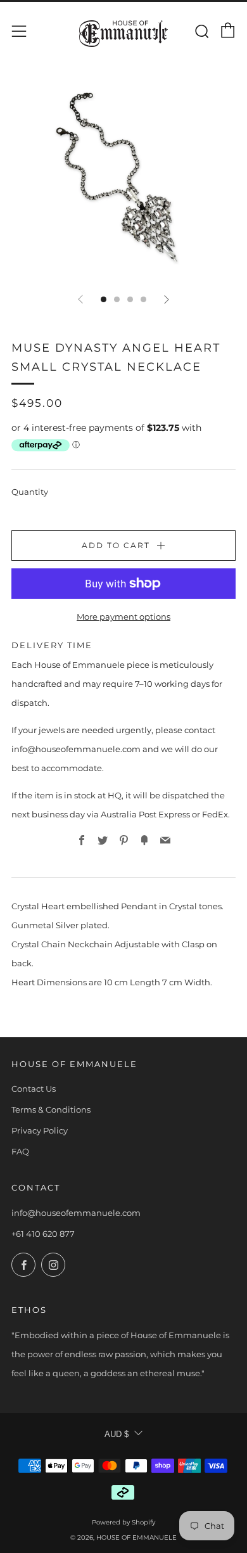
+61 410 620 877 (43, 1234)
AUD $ (116, 1434)
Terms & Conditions (51, 1109)
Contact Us (33, 1088)
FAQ (20, 1151)
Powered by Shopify (123, 1522)
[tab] (103, 299)
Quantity (29, 492)
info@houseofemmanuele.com (76, 1213)
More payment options (123, 616)
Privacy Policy (39, 1130)
